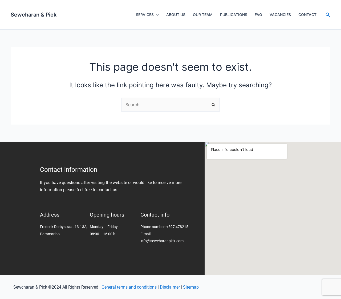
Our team (203, 14)
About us (175, 14)
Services (145, 14)
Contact (307, 14)
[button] (328, 14)
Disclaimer (170, 287)
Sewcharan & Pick (33, 14)
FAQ (258, 14)
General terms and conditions (129, 287)
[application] (156, 14)
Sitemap (191, 287)
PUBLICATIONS (233, 14)
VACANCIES (280, 14)
